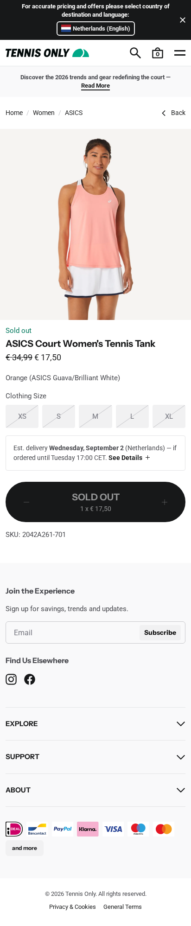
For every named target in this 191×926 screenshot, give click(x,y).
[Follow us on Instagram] (11, 679)
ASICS (74, 112)
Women (44, 112)
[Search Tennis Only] (135, 53)
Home (14, 112)
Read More (95, 85)
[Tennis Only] (47, 53)
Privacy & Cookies (72, 906)
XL (175, 416)
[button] (157, 53)
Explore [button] (22, 723)
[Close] (181, 20)
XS (28, 416)
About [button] (18, 790)
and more (24, 847)
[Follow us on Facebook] (29, 679)
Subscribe (160, 632)
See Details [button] (125, 457)
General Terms (122, 906)
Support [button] (22, 756)
